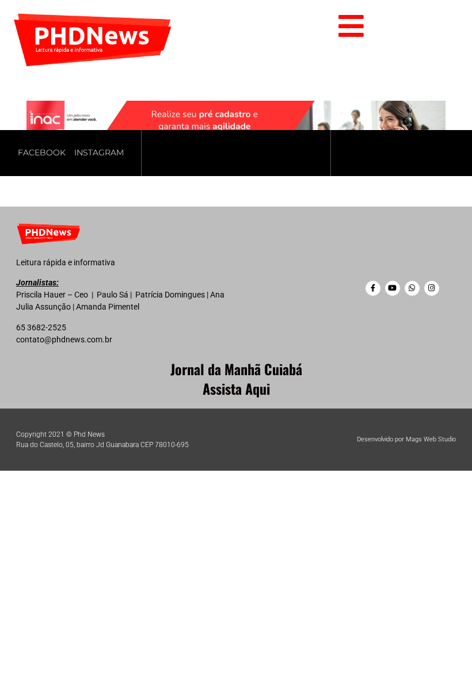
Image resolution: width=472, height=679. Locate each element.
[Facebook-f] (373, 288)
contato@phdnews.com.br (64, 339)
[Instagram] (431, 288)
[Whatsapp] (412, 288)
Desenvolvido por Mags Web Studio (406, 439)
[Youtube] (392, 288)
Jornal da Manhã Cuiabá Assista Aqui (236, 378)
